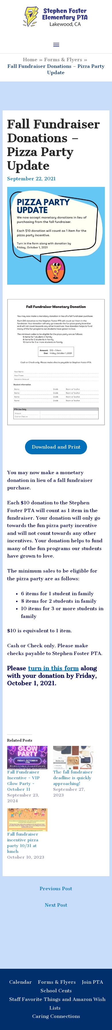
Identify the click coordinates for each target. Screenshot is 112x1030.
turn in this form (53, 668)
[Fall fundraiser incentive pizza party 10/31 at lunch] (27, 819)
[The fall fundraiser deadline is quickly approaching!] (73, 757)
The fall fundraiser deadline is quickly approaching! (73, 777)
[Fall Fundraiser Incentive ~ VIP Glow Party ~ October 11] (27, 757)
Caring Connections (56, 1016)
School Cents (56, 990)
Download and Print (56, 447)
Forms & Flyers (57, 982)
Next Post (56, 905)
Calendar (20, 982)
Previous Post (56, 888)
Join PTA (92, 982)
